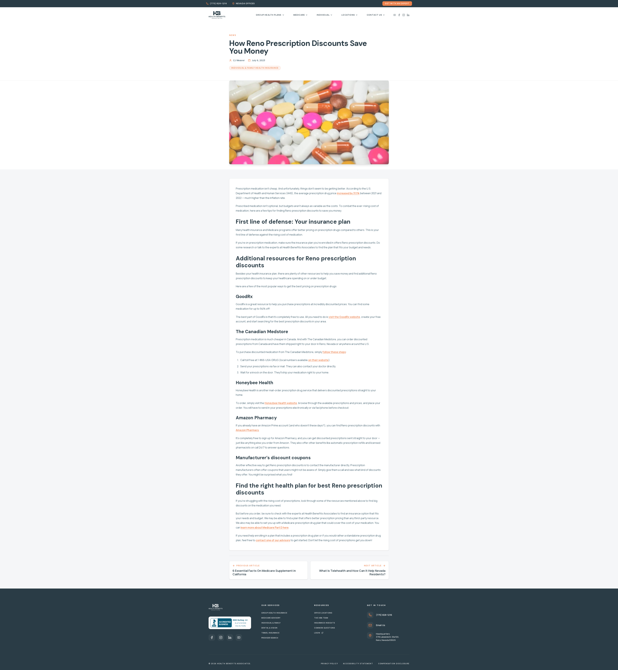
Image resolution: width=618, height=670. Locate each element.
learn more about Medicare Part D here (265, 527)
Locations (348, 15)
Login (317, 633)
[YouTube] (239, 637)
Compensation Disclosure (393, 663)
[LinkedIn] (408, 15)
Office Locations (323, 613)
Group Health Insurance (274, 613)
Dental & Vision (269, 628)
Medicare (299, 15)
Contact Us (374, 15)
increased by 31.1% (348, 193)
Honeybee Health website (281, 403)
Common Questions (324, 628)
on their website (318, 360)
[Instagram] (403, 15)
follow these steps (334, 352)
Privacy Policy (329, 663)
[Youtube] (394, 15)
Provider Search (269, 638)
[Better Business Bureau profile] (230, 623)
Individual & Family (271, 623)
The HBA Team (321, 618)
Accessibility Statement (358, 663)
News (232, 35)
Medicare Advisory (270, 618)
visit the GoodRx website (344, 317)
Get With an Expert (397, 3)
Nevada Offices (245, 3)
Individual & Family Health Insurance (255, 68)
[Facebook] (399, 15)
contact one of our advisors (273, 540)
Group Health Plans (268, 15)
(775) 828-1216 (218, 3)
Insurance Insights (324, 623)
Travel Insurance (270, 633)
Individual (323, 15)
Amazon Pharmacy (247, 430)
